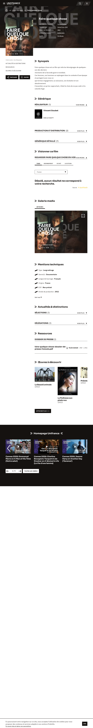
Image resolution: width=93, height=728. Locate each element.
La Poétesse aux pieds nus (65, 399)
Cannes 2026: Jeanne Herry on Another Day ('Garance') (44, 458)
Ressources (10, 67)
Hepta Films (60, 27)
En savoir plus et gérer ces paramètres (18, 726)
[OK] (84, 723)
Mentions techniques (14, 60)
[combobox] (51, 172)
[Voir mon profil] (86, 4)
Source (74, 187)
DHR (66, 27)
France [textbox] (39, 172)
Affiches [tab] (40, 207)
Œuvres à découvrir (13, 71)
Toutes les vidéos (31, 471)
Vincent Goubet (61, 24)
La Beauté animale (43, 385)
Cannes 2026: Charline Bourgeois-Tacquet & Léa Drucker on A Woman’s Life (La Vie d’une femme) (18, 459)
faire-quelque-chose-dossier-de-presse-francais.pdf (50, 348)
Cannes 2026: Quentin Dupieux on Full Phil (72, 457)
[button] (83, 216)
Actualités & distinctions (15, 63)
